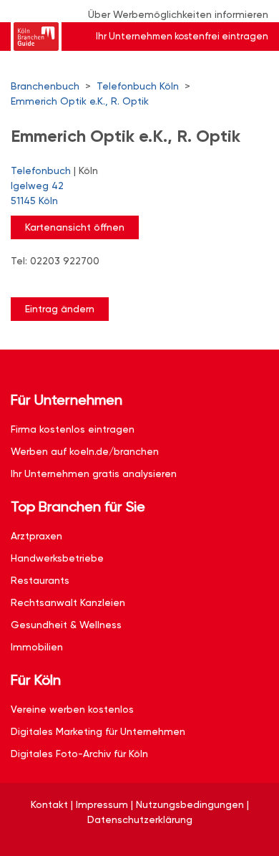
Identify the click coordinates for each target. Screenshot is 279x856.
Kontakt (49, 804)
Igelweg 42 (37, 193)
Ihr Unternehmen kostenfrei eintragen (182, 36)
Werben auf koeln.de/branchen (85, 451)
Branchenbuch (45, 86)
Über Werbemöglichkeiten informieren (178, 14)
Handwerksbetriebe (57, 558)
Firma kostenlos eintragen (72, 429)
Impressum (102, 804)
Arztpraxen (36, 536)
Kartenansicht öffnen (74, 227)
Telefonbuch (41, 170)
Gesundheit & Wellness (66, 624)
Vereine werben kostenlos (72, 709)
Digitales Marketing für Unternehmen (98, 731)
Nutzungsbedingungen (190, 804)
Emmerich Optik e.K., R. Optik (80, 101)
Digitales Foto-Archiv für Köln (79, 753)
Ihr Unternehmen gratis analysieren (94, 473)
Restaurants (40, 580)
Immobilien (37, 647)
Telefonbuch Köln (138, 86)
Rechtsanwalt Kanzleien (68, 602)
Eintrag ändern (59, 308)
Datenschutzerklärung (139, 819)
